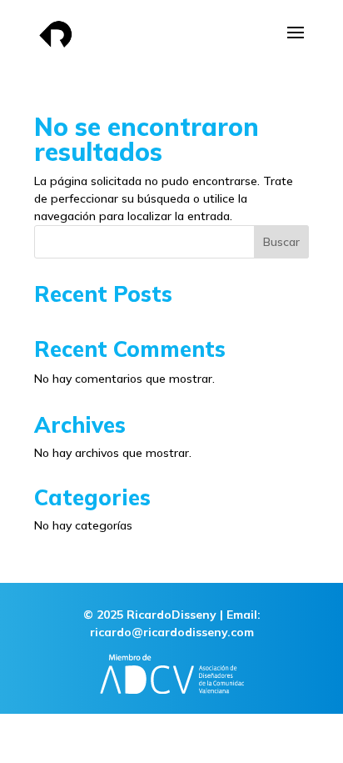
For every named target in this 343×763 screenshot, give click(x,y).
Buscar (281, 241)
